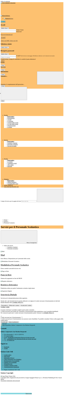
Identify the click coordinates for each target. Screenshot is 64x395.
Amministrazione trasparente (11, 367)
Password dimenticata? (7, 34)
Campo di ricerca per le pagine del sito (11, 201)
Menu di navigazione (31, 242)
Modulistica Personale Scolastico (15, 265)
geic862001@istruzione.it (21, 337)
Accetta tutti (26, 305)
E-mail (18, 55)
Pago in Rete (6, 275)
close (2, 101)
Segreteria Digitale (9, 295)
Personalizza (4, 305)
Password (19, 31)
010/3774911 (9, 336)
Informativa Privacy (9, 358)
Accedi (3, 21)
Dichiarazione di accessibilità (11, 361)
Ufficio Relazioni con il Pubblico (12, 359)
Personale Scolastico (12, 248)
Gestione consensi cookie (10, 365)
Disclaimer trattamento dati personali (10, 380)
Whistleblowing (8, 364)
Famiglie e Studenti (12, 247)
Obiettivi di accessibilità (10, 362)
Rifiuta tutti (14, 305)
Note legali (7, 356)
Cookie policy (7, 355)
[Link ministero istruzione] (8, 3)
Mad (3, 255)
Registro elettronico (9, 285)
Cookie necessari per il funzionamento (11, 317)
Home (5, 220)
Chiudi (2, 65)
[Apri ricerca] (50, 78)
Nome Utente (20, 30)
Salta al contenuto (5, 1)
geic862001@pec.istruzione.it (21, 339)
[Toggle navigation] (14, 93)
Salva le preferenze (13, 322)
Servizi (6, 221)
